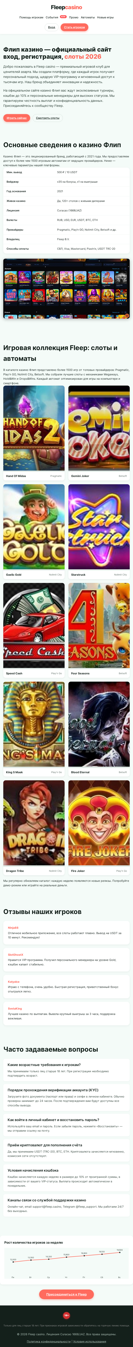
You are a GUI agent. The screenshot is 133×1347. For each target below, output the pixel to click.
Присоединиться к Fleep (66, 1294)
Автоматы (88, 17)
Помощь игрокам (31, 17)
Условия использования (89, 1341)
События (56, 17)
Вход (51, 27)
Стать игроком (74, 27)
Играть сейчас (17, 118)
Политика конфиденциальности (49, 1341)
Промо (73, 17)
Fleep (66, 7)
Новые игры (105, 17)
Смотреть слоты (47, 118)
